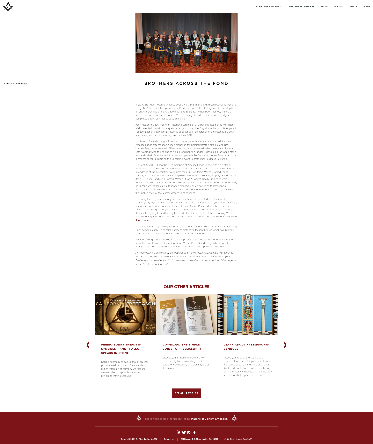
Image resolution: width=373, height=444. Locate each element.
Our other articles (186, 286)
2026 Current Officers (301, 6)
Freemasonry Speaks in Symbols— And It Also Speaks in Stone (121, 348)
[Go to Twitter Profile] (183, 433)
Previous (88, 345)
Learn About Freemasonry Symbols (247, 346)
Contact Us (169, 439)
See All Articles (186, 393)
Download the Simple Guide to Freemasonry (182, 346)
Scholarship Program (268, 6)
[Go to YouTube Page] (178, 433)
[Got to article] (125, 314)
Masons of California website (209, 419)
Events (338, 6)
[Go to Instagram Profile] (189, 433)
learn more (142, 220)
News (367, 6)
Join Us (353, 6)
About (324, 6)
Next (284, 345)
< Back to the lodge (15, 83)
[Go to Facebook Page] (194, 433)
